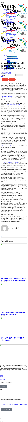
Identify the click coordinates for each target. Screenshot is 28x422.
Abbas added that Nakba (7, 145)
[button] (3, 79)
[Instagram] (14, 394)
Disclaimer (4, 404)
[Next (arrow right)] (2, 421)
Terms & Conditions (13, 404)
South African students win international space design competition (13, 313)
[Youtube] (10, 394)
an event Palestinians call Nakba (13, 104)
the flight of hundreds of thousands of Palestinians (12, 95)
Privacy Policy (23, 404)
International (5, 72)
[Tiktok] (19, 394)
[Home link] (14, 35)
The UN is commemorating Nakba (9, 162)
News (10, 72)
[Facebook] (2, 394)
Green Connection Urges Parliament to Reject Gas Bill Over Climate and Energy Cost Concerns (13, 338)
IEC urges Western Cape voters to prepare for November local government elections (13, 279)
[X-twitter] (6, 394)
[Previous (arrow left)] (0, 421)
